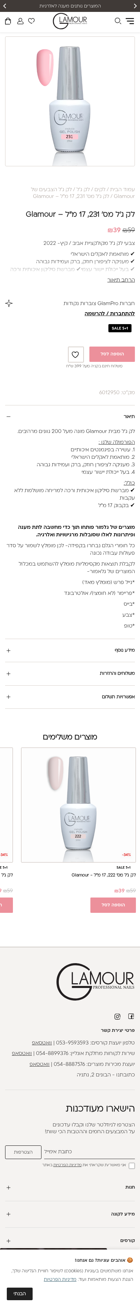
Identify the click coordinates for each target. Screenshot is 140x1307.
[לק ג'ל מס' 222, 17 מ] (78, 805)
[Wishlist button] (31, 22)
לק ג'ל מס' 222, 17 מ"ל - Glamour (104, 875)
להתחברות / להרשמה (110, 314)
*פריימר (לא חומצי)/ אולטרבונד (99, 593)
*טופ (129, 626)
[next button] (5, 6)
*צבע (128, 615)
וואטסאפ (42, 1043)
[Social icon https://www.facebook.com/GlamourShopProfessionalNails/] (131, 1016)
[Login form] (20, 21)
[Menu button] (130, 21)
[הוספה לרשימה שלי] (76, 354)
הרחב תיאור (121, 280)
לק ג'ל (83, 189)
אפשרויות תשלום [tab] (118, 697)
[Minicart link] (8, 22)
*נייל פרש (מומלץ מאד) (108, 582)
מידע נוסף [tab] (125, 650)
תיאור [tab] (129, 417)
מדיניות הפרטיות (67, 1165)
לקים (99, 189)
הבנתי (20, 1294)
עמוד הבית (122, 189)
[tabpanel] (70, 101)
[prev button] (135, 6)
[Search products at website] (118, 22)
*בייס (129, 604)
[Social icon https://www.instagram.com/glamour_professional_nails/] (118, 1016)
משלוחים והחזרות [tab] (117, 673)
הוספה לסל (112, 354)
